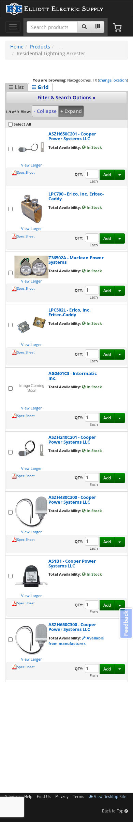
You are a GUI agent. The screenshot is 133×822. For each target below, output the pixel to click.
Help (28, 797)
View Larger (31, 165)
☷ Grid (40, 87)
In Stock (94, 147)
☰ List (16, 87)
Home (17, 46)
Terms (78, 797)
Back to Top (113, 811)
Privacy (62, 797)
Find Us (44, 797)
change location (113, 80)
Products (40, 46)
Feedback (126, 623)
